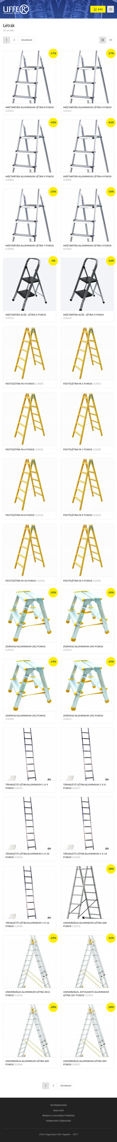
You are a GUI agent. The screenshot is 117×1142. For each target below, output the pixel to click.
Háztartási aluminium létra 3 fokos (87, 247)
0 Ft (100, 9)
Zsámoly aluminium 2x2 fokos (25, 648)
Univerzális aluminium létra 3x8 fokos (27, 1063)
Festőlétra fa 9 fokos (82, 515)
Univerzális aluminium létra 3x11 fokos (27, 994)
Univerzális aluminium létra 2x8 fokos (84, 924)
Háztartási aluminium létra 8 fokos (29, 109)
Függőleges (110, 40)
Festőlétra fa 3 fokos (82, 581)
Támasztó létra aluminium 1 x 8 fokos (84, 786)
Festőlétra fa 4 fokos (24, 384)
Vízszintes (102, 40)
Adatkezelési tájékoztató (58, 1121)
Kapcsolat (58, 1110)
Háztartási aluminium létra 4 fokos (87, 109)
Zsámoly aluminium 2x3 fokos (25, 717)
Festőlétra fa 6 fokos (24, 449)
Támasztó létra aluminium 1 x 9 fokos (26, 786)
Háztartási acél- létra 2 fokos (25, 316)
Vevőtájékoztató (58, 1105)
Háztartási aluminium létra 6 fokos (87, 178)
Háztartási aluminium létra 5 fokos (29, 178)
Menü (110, 9)
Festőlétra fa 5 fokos (82, 384)
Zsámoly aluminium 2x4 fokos (83, 648)
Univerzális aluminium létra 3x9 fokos (84, 1063)
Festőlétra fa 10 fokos (24, 581)
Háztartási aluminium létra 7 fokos (29, 247)
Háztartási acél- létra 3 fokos (83, 316)
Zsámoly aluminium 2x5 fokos (83, 717)
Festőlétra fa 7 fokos (82, 449)
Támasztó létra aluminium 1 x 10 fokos (27, 855)
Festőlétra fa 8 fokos (24, 515)
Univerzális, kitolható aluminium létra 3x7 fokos (86, 994)
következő (26, 40)
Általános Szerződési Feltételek (58, 1115)
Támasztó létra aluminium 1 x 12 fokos (27, 924)
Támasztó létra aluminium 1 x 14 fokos (85, 855)
